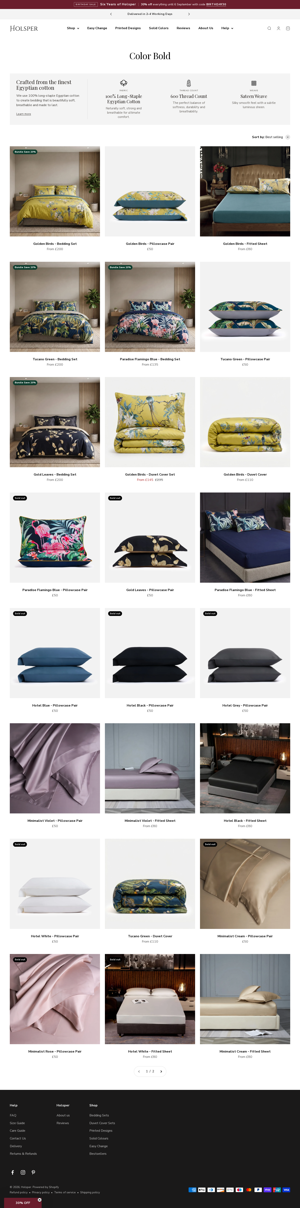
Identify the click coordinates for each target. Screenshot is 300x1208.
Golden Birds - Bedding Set (55, 244)
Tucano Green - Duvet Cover (150, 936)
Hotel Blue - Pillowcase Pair (55, 705)
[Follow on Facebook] (12, 1172)
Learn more (23, 114)
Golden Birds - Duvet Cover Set (150, 474)
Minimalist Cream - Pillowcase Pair (245, 936)
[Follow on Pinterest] (33, 1172)
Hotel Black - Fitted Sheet (245, 821)
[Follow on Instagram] (23, 1172)
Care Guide (17, 1130)
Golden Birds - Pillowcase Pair (150, 244)
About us (63, 1115)
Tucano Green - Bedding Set (55, 359)
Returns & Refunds (23, 1153)
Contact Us (18, 1138)
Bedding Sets (99, 1115)
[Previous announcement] (111, 14)
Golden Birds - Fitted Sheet (245, 244)
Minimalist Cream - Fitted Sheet (245, 1051)
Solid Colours (98, 1138)
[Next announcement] (189, 14)
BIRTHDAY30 (216, 4)
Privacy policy (41, 1192)
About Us (205, 28)
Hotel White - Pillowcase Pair (55, 936)
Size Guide (17, 1123)
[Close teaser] (40, 1200)
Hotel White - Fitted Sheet (150, 1051)
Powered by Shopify (46, 1187)
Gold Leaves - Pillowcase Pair (150, 590)
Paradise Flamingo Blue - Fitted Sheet (245, 590)
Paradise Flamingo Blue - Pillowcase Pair (55, 590)
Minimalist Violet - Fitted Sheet (150, 821)
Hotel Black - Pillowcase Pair (150, 705)
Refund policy (19, 1192)
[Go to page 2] (161, 1071)
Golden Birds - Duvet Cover (245, 474)
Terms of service (65, 1192)
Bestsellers (98, 1153)
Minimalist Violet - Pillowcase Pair (55, 821)
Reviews (183, 28)
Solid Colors (159, 28)
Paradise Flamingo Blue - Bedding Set (150, 359)
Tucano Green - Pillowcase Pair (245, 359)
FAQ (13, 1115)
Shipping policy (90, 1192)
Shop (71, 28)
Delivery (16, 1146)
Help (225, 28)
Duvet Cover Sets (102, 1123)
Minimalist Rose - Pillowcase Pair (54, 1051)
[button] (23, 1203)
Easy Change (97, 28)
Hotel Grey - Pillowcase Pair (245, 705)
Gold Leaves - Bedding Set (55, 474)
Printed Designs (128, 28)
